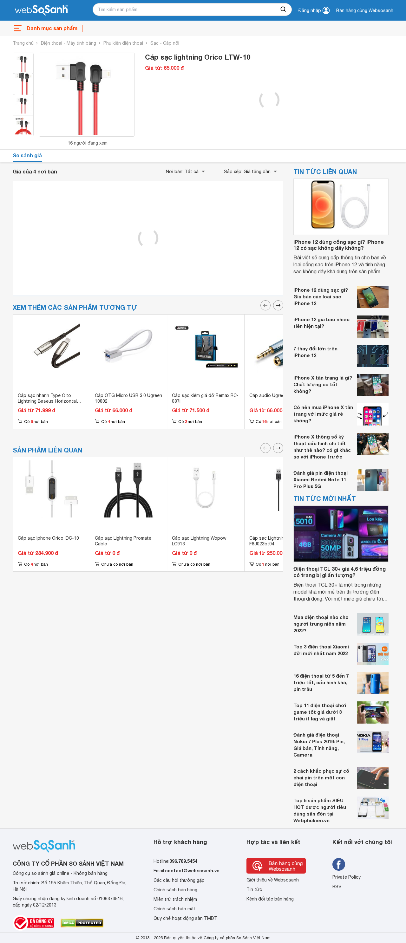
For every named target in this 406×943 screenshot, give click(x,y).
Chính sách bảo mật (174, 908)
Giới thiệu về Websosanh (272, 879)
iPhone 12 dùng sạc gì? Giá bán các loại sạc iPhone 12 (320, 296)
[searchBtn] (283, 9)
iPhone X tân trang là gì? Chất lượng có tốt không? (322, 384)
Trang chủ (23, 43)
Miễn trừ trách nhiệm (175, 899)
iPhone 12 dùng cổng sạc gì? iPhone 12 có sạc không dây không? (338, 245)
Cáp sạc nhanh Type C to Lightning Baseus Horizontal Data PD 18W (47, 401)
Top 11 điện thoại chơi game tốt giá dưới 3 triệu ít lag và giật (319, 711)
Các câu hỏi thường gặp (179, 880)
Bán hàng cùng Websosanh (364, 10)
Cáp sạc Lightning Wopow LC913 (199, 541)
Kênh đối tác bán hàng (270, 898)
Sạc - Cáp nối (164, 43)
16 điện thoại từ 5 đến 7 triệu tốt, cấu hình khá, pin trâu (321, 682)
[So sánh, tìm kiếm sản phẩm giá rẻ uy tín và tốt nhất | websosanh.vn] (41, 10)
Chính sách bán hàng (175, 889)
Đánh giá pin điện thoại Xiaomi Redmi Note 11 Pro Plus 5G (320, 479)
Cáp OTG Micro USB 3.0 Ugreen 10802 (128, 398)
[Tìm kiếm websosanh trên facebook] (338, 864)
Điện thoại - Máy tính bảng (68, 43)
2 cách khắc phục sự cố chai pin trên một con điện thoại (321, 777)
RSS (337, 886)
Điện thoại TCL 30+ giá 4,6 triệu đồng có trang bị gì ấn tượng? (339, 572)
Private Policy (346, 877)
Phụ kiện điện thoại (123, 43)
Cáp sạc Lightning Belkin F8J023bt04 (274, 541)
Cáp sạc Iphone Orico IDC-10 (48, 538)
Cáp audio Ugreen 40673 (275, 395)
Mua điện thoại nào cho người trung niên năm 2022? (321, 623)
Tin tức (254, 889)
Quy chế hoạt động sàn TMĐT (185, 918)
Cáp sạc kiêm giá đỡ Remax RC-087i (205, 398)
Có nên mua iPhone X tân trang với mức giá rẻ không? (323, 413)
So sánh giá (27, 155)
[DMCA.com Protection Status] (82, 923)
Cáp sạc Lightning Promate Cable (123, 541)
